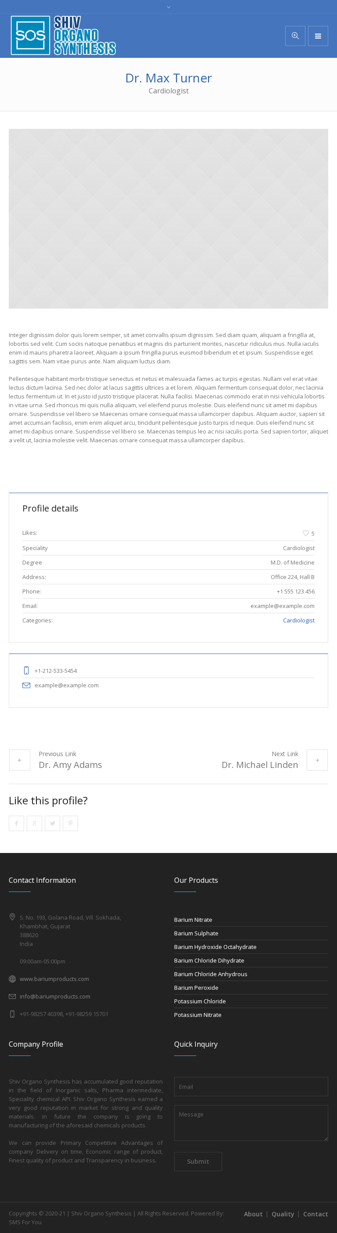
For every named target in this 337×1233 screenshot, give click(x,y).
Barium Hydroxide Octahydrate (215, 947)
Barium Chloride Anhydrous (210, 974)
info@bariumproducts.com (55, 996)
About (253, 1214)
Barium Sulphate (196, 933)
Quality (283, 1214)
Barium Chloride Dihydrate (209, 960)
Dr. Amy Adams (70, 765)
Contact (315, 1214)
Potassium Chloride (200, 1001)
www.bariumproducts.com (54, 979)
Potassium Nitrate (198, 1015)
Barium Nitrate (193, 920)
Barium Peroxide (196, 987)
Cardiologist (299, 620)
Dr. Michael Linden (260, 765)
